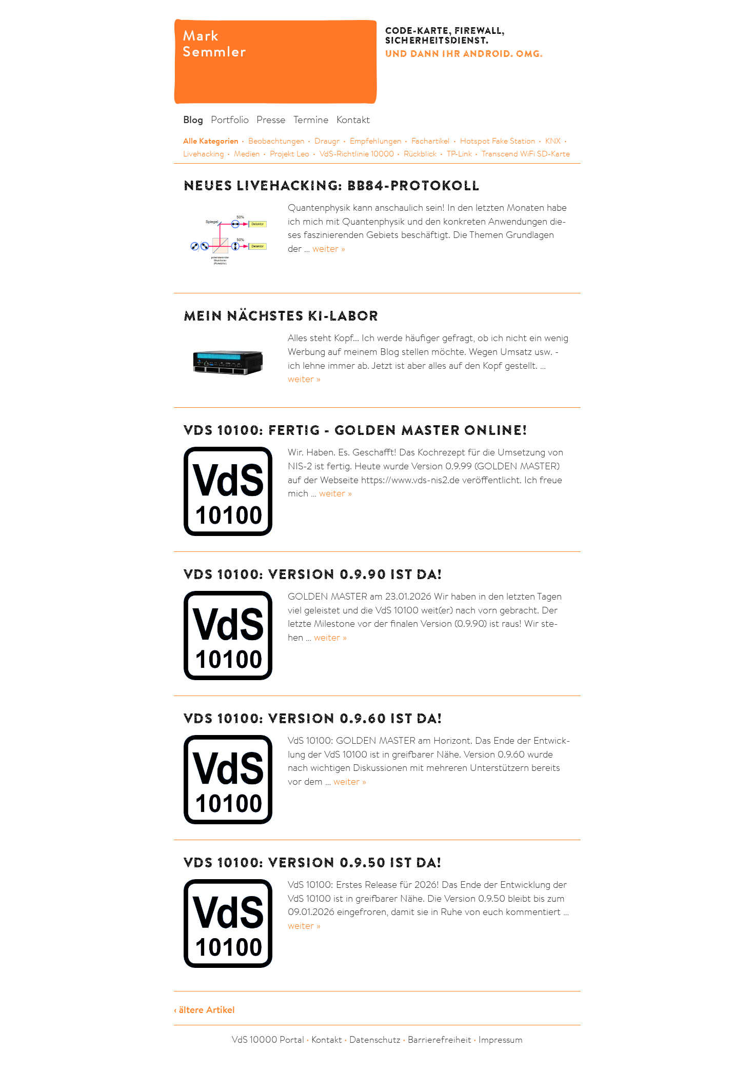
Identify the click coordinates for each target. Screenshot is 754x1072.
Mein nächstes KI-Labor (282, 315)
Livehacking (203, 153)
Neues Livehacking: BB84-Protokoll (332, 185)
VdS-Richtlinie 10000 (357, 153)
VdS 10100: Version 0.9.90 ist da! (313, 574)
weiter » (328, 248)
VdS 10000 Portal (268, 1039)
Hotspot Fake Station (497, 140)
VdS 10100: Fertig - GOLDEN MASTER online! (355, 430)
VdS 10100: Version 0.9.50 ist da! (313, 862)
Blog (193, 119)
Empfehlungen (376, 140)
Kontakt (353, 119)
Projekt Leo (289, 153)
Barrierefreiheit (439, 1039)
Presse (271, 119)
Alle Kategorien (211, 140)
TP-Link (459, 153)
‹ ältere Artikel (204, 1009)
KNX (553, 140)
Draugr (327, 140)
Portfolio (230, 119)
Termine (311, 119)
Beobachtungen (276, 140)
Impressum (501, 1039)
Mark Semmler (205, 42)
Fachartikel (430, 140)
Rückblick (420, 153)
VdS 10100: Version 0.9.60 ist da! (313, 718)
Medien (247, 153)
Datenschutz (375, 1039)
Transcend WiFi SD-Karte (526, 153)
